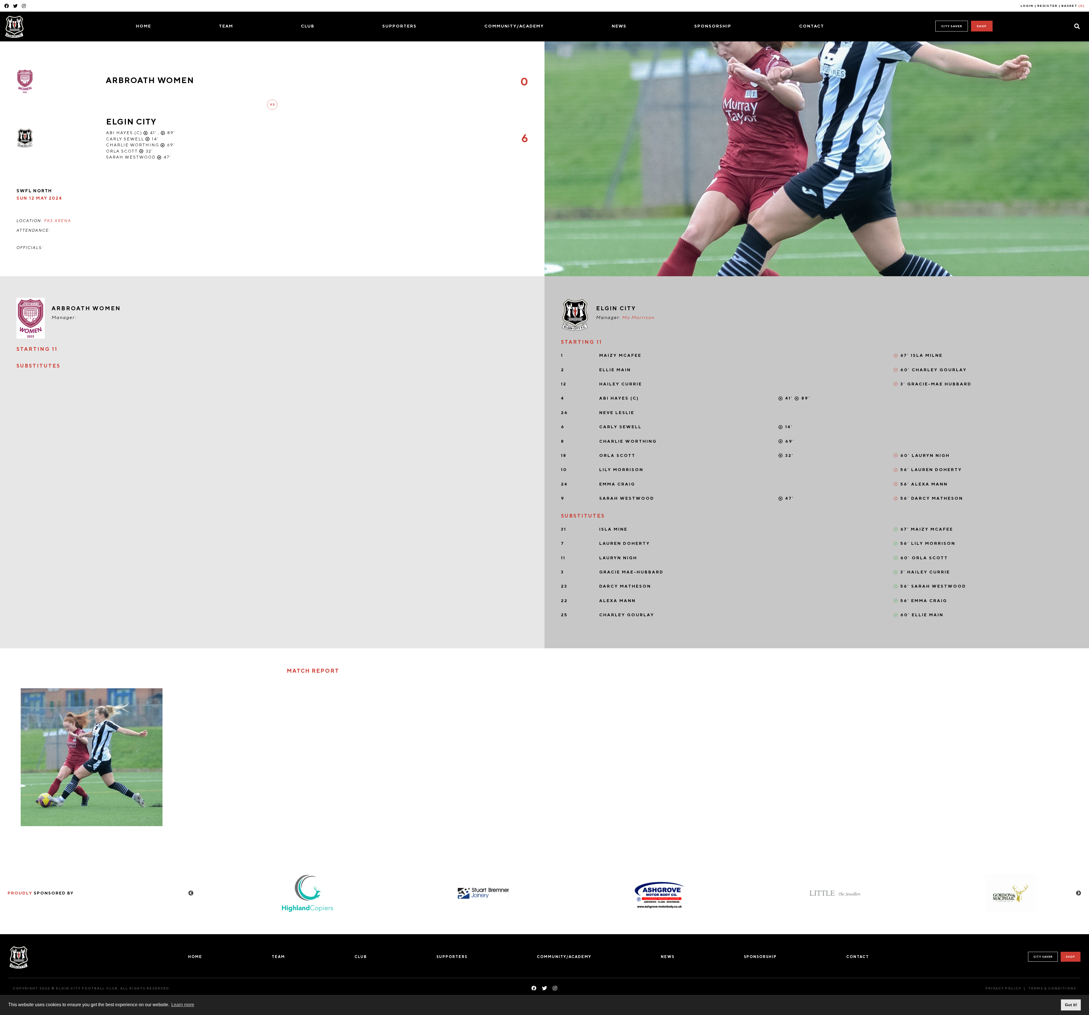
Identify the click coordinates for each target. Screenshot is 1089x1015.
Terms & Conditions (1052, 988)
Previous (191, 893)
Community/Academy (514, 26)
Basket (1073, 5)
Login (1027, 5)
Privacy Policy (1003, 988)
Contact (811, 26)
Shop (982, 26)
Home (143, 26)
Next (1078, 893)
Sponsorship (712, 26)
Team (226, 26)
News (619, 26)
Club (308, 26)
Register (1047, 5)
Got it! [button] (1071, 1005)
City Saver (951, 26)
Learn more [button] (182, 1004)
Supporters (399, 26)
